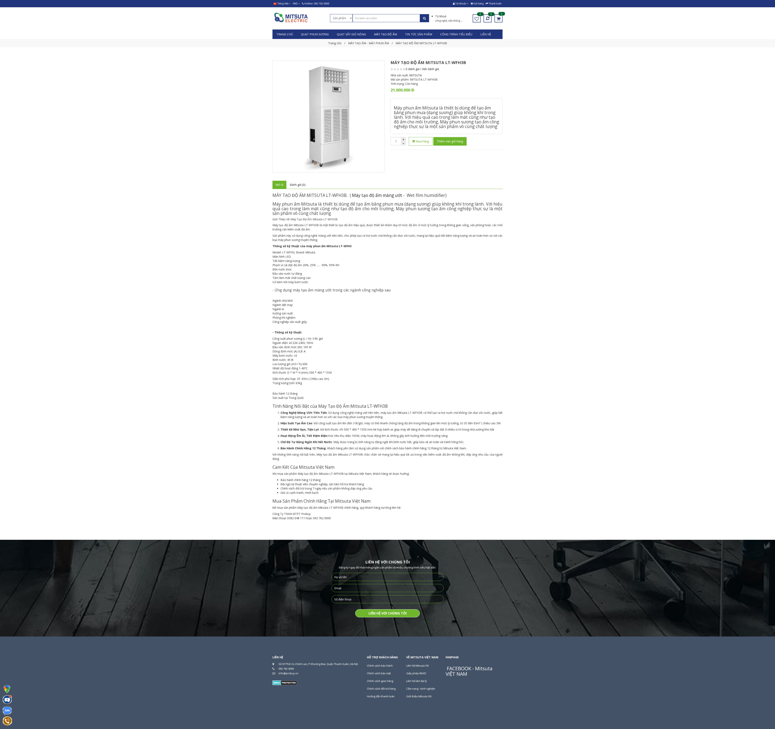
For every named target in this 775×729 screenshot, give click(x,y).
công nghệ (441, 20)
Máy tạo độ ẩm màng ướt (377, 195)
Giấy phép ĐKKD (416, 673)
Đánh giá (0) (298, 185)
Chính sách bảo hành (380, 665)
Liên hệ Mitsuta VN (417, 665)
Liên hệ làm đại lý (416, 681)
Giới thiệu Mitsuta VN (418, 696)
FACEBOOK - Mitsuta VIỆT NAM (469, 671)
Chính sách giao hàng (380, 681)
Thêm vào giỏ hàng (450, 141)
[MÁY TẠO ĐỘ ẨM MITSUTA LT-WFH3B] (328, 116)
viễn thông (454, 20)
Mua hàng (422, 141)
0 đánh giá (412, 69)
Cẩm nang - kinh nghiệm (420, 688)
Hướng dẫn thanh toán (381, 696)
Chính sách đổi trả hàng (381, 688)
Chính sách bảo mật (379, 673)
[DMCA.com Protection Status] (284, 682)
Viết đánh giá (430, 69)
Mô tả (279, 185)
